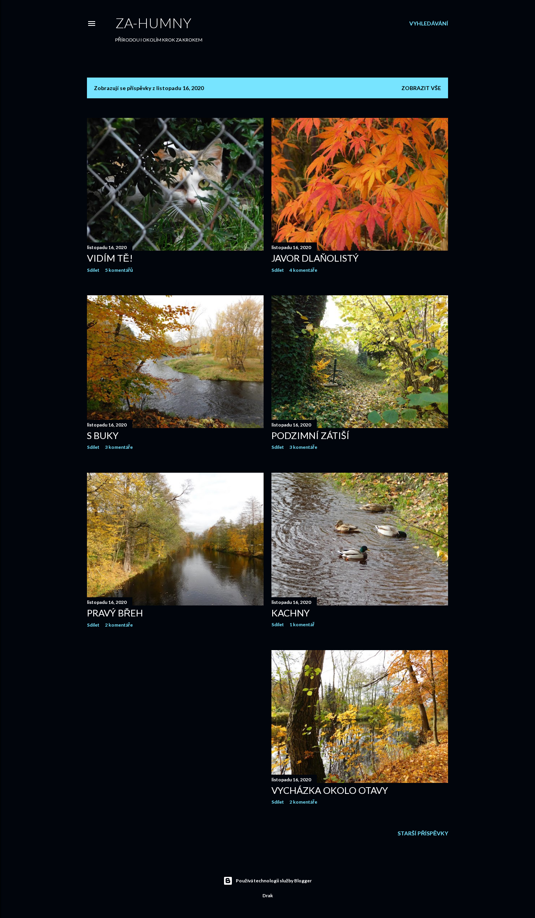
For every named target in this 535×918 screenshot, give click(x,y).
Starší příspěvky (423, 833)
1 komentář (301, 624)
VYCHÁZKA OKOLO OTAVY (329, 790)
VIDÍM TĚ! (110, 258)
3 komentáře (119, 447)
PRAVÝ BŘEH (115, 612)
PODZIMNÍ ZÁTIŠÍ (310, 435)
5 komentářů (119, 270)
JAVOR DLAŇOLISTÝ (315, 258)
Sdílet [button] (93, 270)
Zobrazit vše (421, 88)
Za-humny (153, 22)
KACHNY (290, 612)
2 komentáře (119, 625)
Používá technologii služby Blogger (274, 881)
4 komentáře (303, 270)
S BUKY (103, 435)
